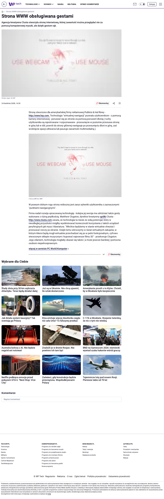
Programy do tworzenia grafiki (52, 463)
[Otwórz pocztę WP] (135, 4)
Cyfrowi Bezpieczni (7, 461)
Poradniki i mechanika (131, 449)
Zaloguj (152, 4)
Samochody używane (130, 452)
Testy (125, 447)
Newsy (85, 447)
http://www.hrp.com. (39, 115)
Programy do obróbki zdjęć (51, 447)
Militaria (72, 4)
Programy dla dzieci (49, 461)
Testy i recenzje (88, 449)
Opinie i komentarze (89, 4)
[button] (142, 4)
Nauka (60, 4)
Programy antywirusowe (50, 458)
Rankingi (86, 452)
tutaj (49, 494)
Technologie (31, 4)
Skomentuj (104, 103)
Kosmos (47, 4)
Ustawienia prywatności (118, 476)
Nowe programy (47, 466)
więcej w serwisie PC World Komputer (48, 248)
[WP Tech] (17, 4)
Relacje (125, 458)
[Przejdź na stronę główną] (4, 6)
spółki (103, 216)
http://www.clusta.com (40, 220)
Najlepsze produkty (89, 455)
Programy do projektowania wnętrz (54, 452)
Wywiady (126, 455)
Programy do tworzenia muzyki (52, 449)
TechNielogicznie (7, 463)
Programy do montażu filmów (52, 455)
